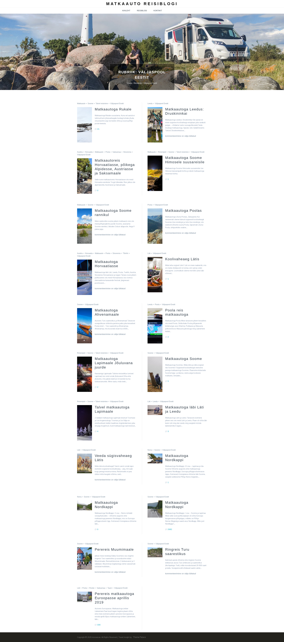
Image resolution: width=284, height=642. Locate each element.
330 (99, 625)
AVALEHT (126, 11)
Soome (90, 103)
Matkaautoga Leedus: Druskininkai (184, 111)
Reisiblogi (142, 11)
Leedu (150, 103)
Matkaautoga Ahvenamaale (107, 312)
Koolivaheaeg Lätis (182, 259)
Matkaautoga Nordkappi (176, 458)
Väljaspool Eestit (117, 103)
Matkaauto (81, 103)
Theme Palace (139, 637)
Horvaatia (89, 152)
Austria (80, 152)
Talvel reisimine (102, 103)
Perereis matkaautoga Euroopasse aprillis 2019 (114, 598)
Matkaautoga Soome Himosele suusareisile (185, 160)
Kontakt (158, 11)
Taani (109, 588)
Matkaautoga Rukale (113, 109)
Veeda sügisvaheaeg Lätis (113, 458)
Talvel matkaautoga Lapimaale (112, 409)
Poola (108, 152)
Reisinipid (162, 152)
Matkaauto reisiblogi (142, 3)
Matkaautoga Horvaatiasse (106, 264)
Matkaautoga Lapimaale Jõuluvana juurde (114, 363)
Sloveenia (127, 152)
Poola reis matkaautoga (176, 312)
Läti (149, 253)
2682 (170, 529)
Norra (150, 450)
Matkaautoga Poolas (183, 211)
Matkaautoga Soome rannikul (113, 213)
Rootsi (91, 588)
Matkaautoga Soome (183, 359)
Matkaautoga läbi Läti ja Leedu (184, 409)
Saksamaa (116, 152)
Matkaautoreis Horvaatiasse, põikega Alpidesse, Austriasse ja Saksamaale (115, 166)
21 (98, 129)
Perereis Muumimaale (114, 549)
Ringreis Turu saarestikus (177, 551)
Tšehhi (125, 253)
